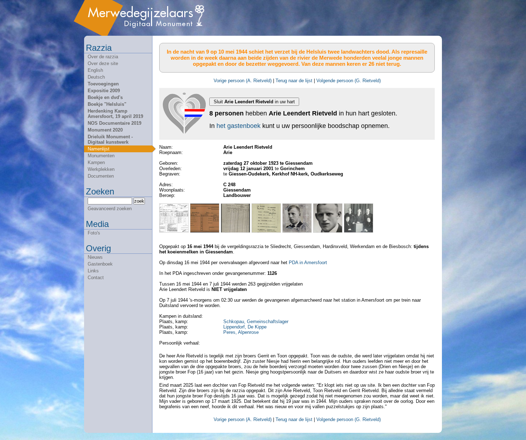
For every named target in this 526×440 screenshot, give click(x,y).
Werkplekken (101, 169)
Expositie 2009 (104, 90)
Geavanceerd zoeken (110, 208)
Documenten (101, 176)
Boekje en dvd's (105, 97)
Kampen (96, 162)
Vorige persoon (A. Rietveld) (243, 80)
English (95, 70)
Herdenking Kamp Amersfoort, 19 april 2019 (115, 113)
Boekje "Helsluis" (107, 104)
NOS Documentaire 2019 (114, 123)
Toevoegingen (103, 83)
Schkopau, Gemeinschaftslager (255, 321)
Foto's (94, 233)
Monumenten (101, 155)
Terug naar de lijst (294, 80)
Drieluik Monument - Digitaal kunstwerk (110, 139)
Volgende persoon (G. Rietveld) (348, 80)
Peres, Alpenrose (241, 332)
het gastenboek (238, 125)
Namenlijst (98, 149)
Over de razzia (103, 56)
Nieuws (95, 257)
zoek (139, 201)
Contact (96, 277)
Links (93, 270)
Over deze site (103, 63)
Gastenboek (100, 264)
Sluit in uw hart (254, 101)
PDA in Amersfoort (308, 262)
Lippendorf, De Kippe (245, 327)
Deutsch (96, 77)
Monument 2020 (105, 130)
